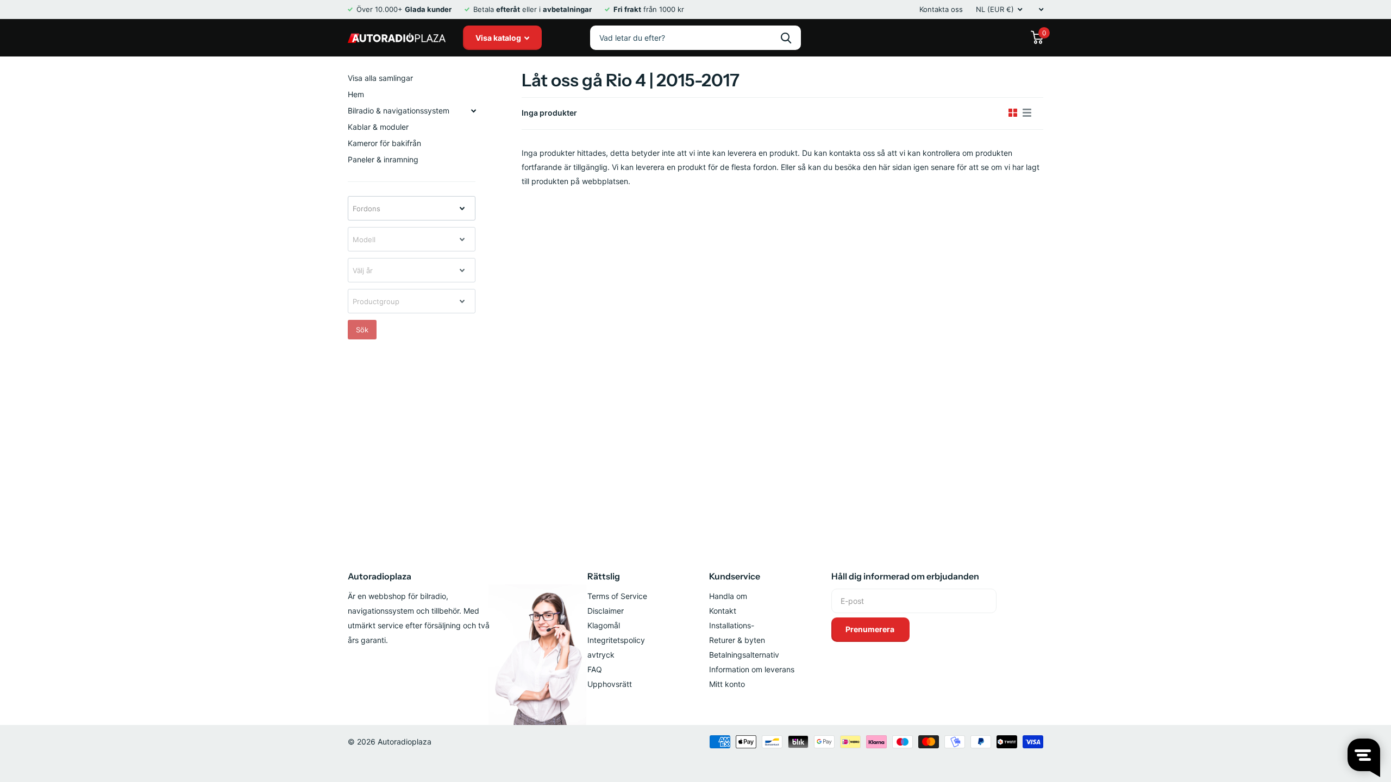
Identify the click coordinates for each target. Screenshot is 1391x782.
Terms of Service (617, 596)
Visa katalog (499, 37)
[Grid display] (1012, 113)
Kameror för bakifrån (384, 143)
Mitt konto (727, 684)
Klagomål (603, 625)
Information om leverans (751, 669)
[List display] (1027, 113)
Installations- (731, 625)
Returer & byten (737, 640)
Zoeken (786, 38)
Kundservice (734, 576)
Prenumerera (870, 629)
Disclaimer (605, 610)
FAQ (594, 669)
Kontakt (722, 610)
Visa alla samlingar (380, 78)
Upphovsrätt (609, 684)
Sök (362, 329)
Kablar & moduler (378, 126)
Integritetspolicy (616, 640)
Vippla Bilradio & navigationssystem (473, 111)
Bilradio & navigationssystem (398, 110)
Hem (356, 94)
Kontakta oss (941, 9)
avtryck (601, 654)
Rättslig (603, 576)
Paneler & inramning (383, 159)
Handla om (728, 596)
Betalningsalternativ (744, 654)
